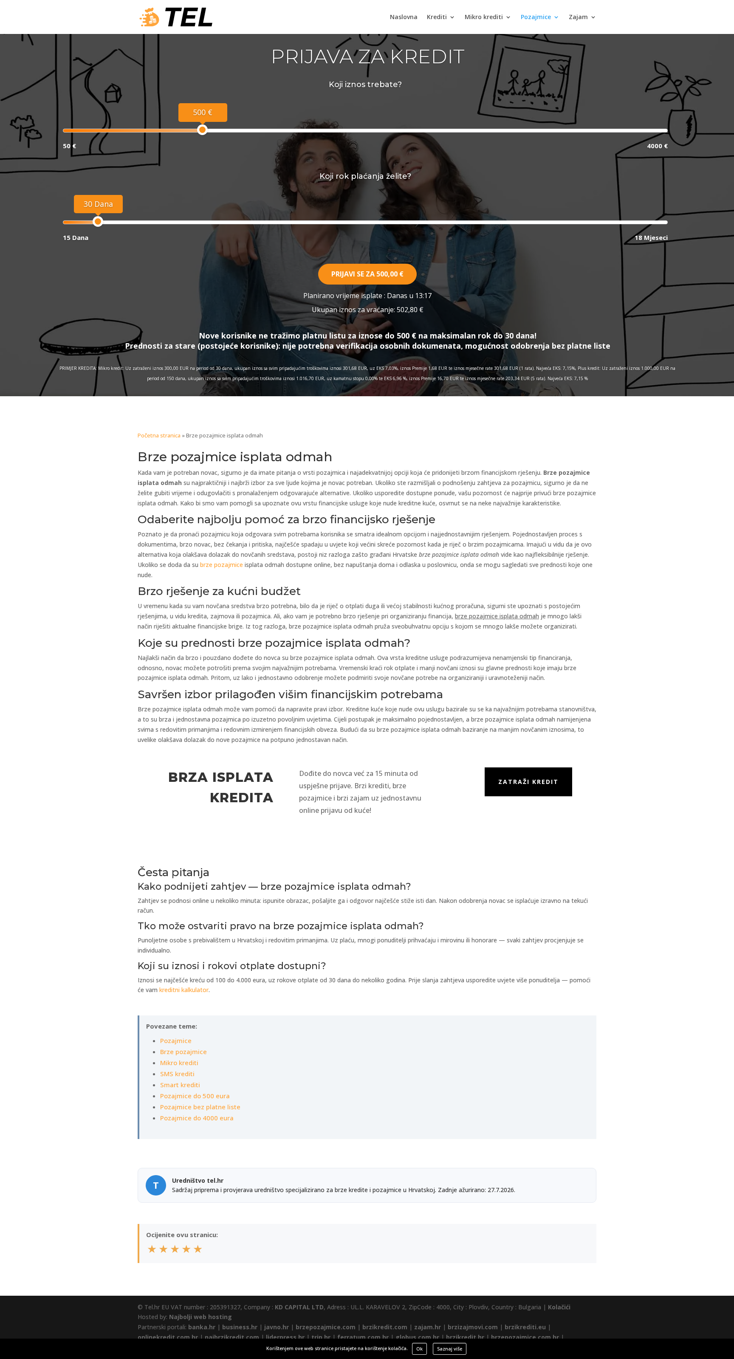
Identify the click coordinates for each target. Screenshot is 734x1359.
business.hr (239, 1327)
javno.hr (276, 1327)
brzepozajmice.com (326, 1327)
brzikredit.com (384, 1327)
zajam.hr (427, 1327)
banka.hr (201, 1327)
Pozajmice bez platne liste (200, 1106)
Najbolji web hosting (200, 1317)
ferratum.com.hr (363, 1337)
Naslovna (404, 17)
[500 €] (202, 129)
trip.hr (320, 1337)
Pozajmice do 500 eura (195, 1095)
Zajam (578, 17)
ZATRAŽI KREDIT (528, 782)
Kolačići (559, 1307)
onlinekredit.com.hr (168, 1337)
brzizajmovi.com (473, 1327)
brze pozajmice (221, 565)
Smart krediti (180, 1084)
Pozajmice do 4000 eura (197, 1118)
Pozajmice (536, 17)
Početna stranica (159, 435)
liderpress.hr (285, 1337)
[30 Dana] (98, 221)
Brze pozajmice (183, 1051)
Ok (419, 1348)
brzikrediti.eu (525, 1327)
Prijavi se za (367, 274)
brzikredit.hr (465, 1337)
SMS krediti (177, 1073)
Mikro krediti (484, 17)
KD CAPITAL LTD (299, 1307)
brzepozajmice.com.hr (525, 1337)
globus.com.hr (417, 1337)
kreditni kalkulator (184, 990)
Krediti (437, 17)
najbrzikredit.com (232, 1337)
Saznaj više (449, 1348)
